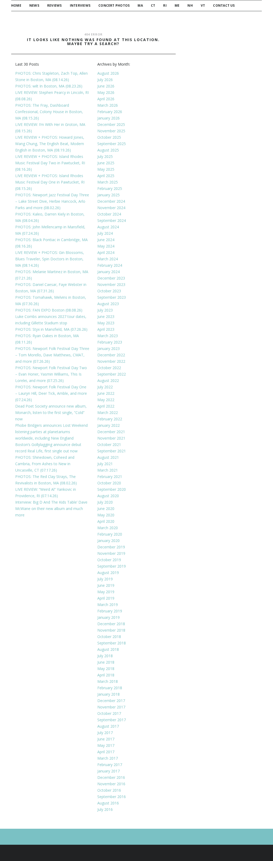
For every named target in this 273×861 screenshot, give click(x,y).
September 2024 (111, 220)
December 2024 (111, 201)
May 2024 (105, 246)
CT (153, 5)
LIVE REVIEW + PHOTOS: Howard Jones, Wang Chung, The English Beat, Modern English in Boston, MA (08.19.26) (49, 144)
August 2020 (108, 495)
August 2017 (108, 726)
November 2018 (111, 630)
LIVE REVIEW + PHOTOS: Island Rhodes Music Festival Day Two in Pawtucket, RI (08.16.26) (50, 163)
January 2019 (108, 617)
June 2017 (105, 739)
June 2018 (105, 662)
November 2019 (111, 553)
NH (189, 5)
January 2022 (108, 425)
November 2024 (111, 207)
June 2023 (105, 316)
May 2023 (105, 322)
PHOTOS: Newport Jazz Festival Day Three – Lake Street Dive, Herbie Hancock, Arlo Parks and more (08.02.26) (52, 201)
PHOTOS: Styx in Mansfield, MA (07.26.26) (51, 329)
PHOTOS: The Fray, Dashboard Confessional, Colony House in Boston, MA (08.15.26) (49, 112)
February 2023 (109, 342)
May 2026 (105, 92)
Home (16, 5)
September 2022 (111, 374)
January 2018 (108, 694)
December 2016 (111, 777)
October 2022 (109, 367)
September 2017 (111, 719)
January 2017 (108, 771)
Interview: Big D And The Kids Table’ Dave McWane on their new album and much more (51, 508)
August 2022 (108, 380)
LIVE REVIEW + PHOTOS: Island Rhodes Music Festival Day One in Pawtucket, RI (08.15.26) (50, 182)
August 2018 (108, 649)
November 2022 (111, 361)
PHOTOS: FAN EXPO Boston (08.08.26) (48, 310)
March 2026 (107, 105)
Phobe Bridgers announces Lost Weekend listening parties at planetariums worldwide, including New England (51, 432)
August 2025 (108, 150)
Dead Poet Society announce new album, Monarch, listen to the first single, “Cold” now (51, 412)
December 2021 (111, 431)
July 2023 (105, 310)
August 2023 (108, 303)
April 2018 (105, 674)
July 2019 (105, 578)
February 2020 (109, 534)
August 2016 (108, 803)
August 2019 (108, 572)
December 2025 (111, 124)
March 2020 (107, 527)
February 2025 (109, 188)
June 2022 (105, 393)
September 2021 (111, 450)
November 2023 (111, 284)
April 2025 (105, 175)
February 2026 (109, 111)
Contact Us (224, 5)
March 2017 (107, 758)
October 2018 (109, 636)
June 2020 (105, 508)
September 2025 (111, 143)
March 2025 (107, 182)
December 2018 (111, 623)
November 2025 (111, 130)
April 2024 (105, 252)
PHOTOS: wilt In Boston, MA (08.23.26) (48, 86)
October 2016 (109, 790)
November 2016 (111, 783)
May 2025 (105, 169)
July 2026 (105, 79)
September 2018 (111, 642)
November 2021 (111, 438)
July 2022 (105, 386)
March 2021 (107, 470)
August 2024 (108, 226)
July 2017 (105, 732)
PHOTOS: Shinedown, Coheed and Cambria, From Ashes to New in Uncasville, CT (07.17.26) (44, 464)
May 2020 (105, 514)
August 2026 (108, 73)
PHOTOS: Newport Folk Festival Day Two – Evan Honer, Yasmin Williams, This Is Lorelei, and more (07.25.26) (51, 374)
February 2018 (109, 687)
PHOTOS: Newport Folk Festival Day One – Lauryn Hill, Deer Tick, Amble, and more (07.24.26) (51, 393)
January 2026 (108, 118)
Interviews (80, 5)
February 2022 (109, 418)
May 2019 (105, 591)
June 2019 (105, 585)
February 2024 (109, 265)
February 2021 (109, 476)
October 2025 (109, 137)
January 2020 (108, 540)
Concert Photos (114, 5)
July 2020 (105, 502)
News (34, 5)
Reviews (54, 5)
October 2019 (109, 559)
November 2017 (111, 706)
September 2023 (111, 297)
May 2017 (105, 745)
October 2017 (109, 713)
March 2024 (107, 258)
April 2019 (105, 598)
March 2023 (107, 335)
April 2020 (105, 521)
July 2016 (105, 809)
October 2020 (109, 482)
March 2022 (107, 412)
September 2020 (111, 489)
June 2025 (105, 162)
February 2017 (109, 764)
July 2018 (105, 655)
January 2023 (108, 348)
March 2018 (107, 681)
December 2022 (111, 354)
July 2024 (105, 233)
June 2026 (105, 86)
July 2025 (105, 156)
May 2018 (105, 668)
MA (140, 5)
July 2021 (105, 463)
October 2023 (109, 290)
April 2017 (105, 751)
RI (164, 5)
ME (177, 5)
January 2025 (108, 194)
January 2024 (108, 271)
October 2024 (109, 214)
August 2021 (108, 457)
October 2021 (109, 444)
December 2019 (111, 546)
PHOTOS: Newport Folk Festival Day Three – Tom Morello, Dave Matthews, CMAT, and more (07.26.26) (52, 355)
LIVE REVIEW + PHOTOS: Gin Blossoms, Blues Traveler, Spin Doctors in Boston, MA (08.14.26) (49, 259)
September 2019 (111, 566)
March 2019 (107, 604)
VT (203, 5)
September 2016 (111, 796)
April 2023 (105, 329)
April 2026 (105, 98)
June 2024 (105, 239)
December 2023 (111, 278)
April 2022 (105, 406)
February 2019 (109, 610)
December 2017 (111, 700)
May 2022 (105, 399)
